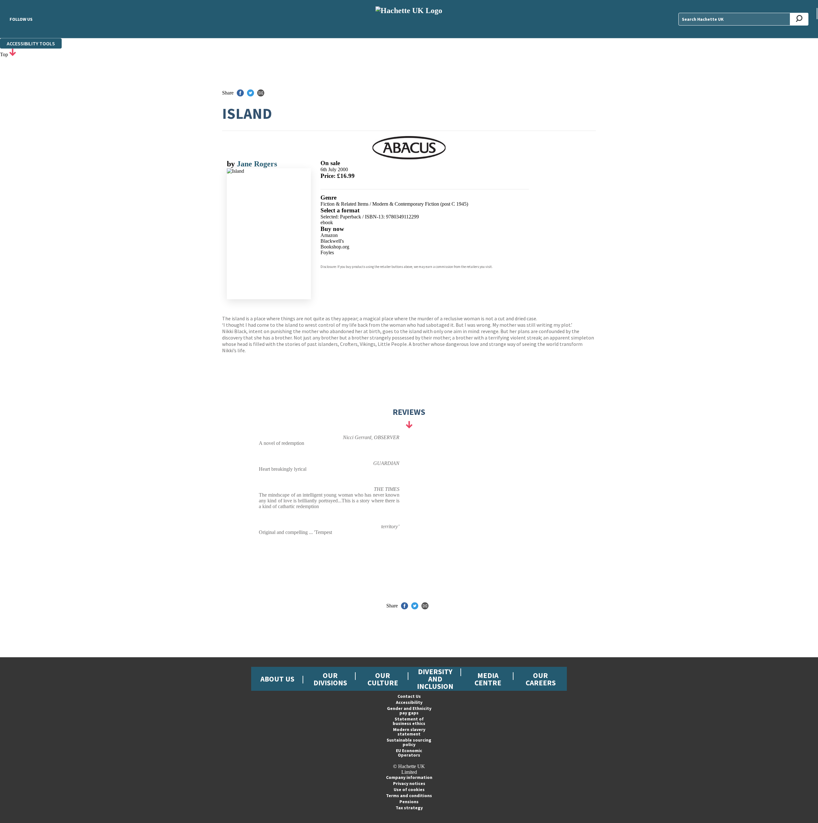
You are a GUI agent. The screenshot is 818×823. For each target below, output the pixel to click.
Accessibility (409, 702)
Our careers (541, 679)
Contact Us (409, 696)
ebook (326, 222)
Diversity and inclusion (435, 679)
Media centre (488, 679)
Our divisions (330, 679)
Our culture (382, 679)
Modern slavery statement (409, 732)
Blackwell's (332, 241)
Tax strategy (409, 808)
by (232, 164)
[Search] (799, 19)
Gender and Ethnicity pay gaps (409, 710)
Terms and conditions (409, 795)
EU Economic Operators (409, 753)
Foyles (327, 252)
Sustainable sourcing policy (409, 742)
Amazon (329, 235)
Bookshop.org (334, 246)
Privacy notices (409, 783)
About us (277, 678)
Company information (409, 777)
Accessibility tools (31, 43)
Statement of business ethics (409, 721)
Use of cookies (409, 789)
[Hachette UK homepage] (408, 19)
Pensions (409, 801)
